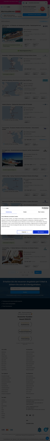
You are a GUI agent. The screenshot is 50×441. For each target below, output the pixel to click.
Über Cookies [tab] (41, 212)
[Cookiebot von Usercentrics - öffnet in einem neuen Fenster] (43, 208)
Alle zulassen (41, 232)
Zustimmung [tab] (9, 212)
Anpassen (24, 232)
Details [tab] (25, 212)
